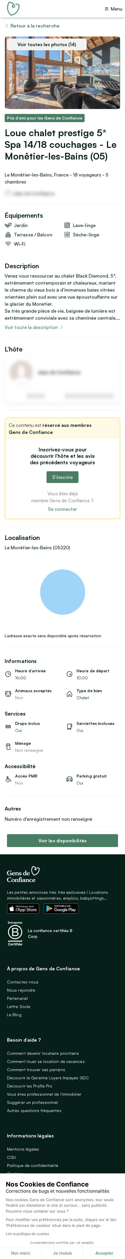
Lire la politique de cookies (27, 1234)
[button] (62, 592)
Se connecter (62, 509)
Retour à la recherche (35, 26)
